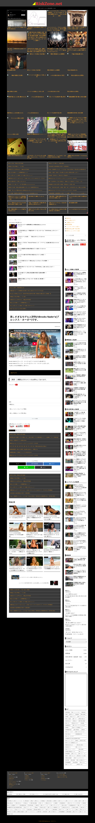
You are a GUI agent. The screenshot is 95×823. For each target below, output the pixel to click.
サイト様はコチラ (70, 220)
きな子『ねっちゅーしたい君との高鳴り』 (18, 308)
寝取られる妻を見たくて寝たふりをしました (17, 181)
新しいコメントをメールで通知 (18, 409)
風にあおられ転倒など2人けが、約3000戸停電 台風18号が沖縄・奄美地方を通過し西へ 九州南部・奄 (30, 293)
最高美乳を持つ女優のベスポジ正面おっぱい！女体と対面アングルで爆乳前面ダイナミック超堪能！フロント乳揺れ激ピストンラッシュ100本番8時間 (35, 437)
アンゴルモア (11, 785)
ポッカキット (11, 775)
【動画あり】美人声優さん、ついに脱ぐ (16, 166)
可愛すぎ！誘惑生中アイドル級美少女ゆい (18, 440)
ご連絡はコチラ (70, 222)
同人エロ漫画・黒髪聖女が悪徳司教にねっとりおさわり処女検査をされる (23, 193)
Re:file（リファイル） (29, 778)
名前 (10, 402)
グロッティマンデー (12, 781)
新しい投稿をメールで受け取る (18, 413)
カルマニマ (11, 779)
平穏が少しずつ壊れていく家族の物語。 (56, 163)
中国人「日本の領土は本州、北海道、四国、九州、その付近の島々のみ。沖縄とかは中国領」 (67, 187)
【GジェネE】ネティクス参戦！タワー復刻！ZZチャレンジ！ (20, 175)
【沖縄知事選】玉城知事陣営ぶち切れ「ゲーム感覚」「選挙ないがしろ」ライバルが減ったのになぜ (68, 193)
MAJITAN (43, 778)
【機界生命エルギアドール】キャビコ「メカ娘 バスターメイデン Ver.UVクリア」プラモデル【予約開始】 (27, 178)
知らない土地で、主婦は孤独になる (17, 287)
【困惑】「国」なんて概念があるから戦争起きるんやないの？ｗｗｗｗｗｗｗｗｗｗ (25, 190)
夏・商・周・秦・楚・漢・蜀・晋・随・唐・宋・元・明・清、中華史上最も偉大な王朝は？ (28, 446)
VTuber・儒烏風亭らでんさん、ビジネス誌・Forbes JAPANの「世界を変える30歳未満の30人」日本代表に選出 (68, 169)
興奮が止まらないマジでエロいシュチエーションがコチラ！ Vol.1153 (62, 178)
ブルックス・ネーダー (21, 430)
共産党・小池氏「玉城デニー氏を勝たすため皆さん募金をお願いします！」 (63, 172)
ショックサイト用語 (61, 774)
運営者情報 (69, 224)
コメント (12, 384)
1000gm (42, 775)
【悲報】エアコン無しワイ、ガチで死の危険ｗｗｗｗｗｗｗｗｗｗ (21, 184)
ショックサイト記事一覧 (62, 775)
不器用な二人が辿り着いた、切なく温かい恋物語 (20, 589)
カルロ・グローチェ (12, 782)
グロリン (26, 779)
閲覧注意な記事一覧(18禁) (73, 228)
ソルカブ (10, 786)
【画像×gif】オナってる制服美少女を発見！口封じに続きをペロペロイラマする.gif (26, 290)
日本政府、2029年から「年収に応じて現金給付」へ (59, 175)
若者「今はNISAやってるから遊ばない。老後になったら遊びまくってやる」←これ (65, 181)
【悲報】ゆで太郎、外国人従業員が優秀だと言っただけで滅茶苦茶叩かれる (23, 187)
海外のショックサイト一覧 (62, 777)
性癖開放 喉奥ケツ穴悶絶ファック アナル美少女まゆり (21, 452)
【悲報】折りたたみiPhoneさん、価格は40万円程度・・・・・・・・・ (22, 169)
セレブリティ (12, 430)
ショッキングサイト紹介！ (73, 226)
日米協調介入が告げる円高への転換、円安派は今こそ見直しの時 (61, 184)
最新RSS (68, 218)
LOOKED (26, 775)
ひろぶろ (43, 777)
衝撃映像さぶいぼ (12, 784)
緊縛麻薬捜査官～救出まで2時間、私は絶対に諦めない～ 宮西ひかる (24, 449)
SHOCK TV (27, 777)
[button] (43, 467)
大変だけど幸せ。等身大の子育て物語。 (16, 163)
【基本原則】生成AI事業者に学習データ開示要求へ (58, 166)
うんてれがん (43, 779)
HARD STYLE (11, 778)
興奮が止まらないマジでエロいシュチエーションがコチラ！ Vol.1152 (62, 190)
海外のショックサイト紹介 (73, 230)
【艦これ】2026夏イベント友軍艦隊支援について (18, 172)
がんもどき (11, 777)
